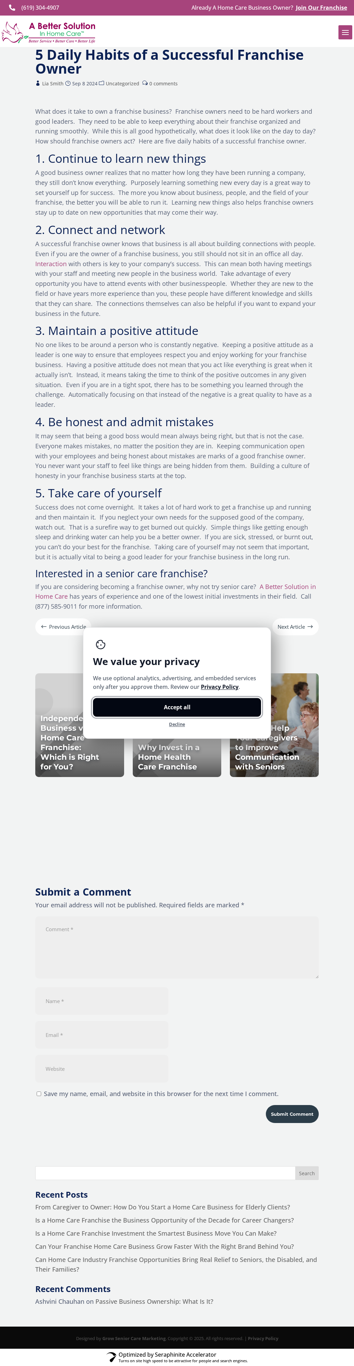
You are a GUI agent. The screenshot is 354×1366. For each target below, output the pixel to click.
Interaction (51, 264)
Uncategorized (122, 83)
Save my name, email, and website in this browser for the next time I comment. (161, 1093)
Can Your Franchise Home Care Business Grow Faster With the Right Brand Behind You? (164, 1246)
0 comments (163, 83)
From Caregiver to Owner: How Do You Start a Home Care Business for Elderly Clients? (162, 1207)
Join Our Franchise (321, 7)
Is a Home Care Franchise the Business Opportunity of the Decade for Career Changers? (164, 1220)
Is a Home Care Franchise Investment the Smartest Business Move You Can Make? (156, 1233)
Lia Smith (53, 83)
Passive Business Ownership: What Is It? (154, 1301)
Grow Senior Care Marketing (134, 1338)
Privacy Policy (263, 1338)
